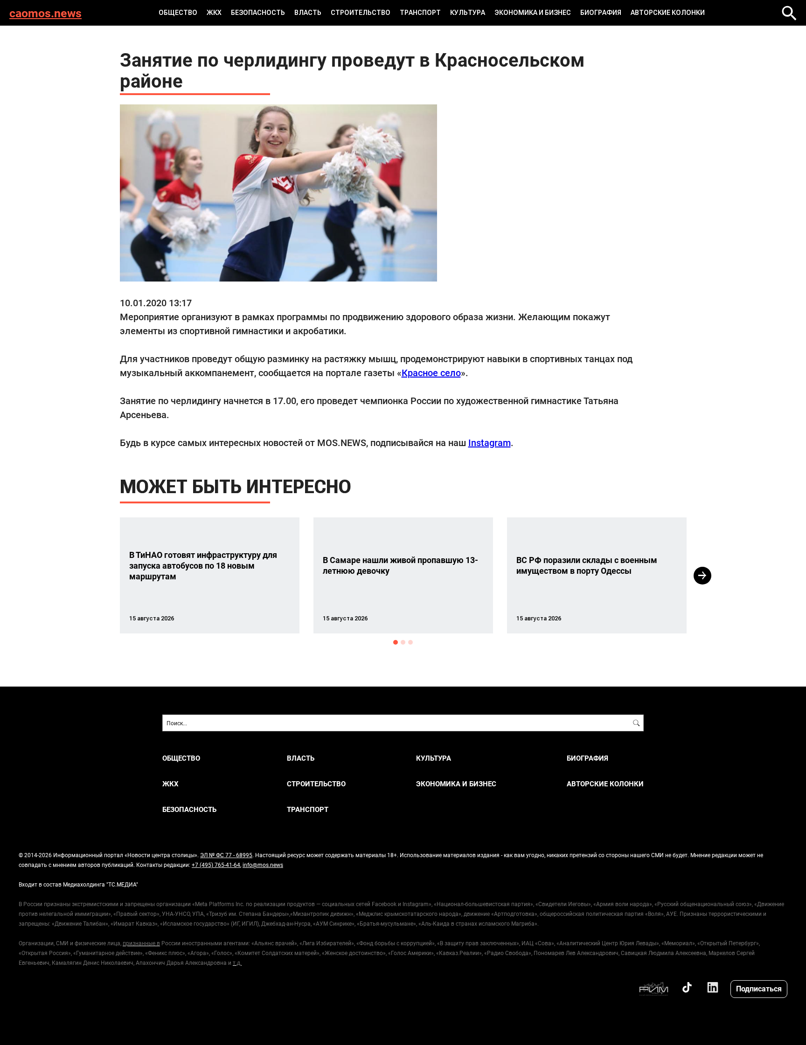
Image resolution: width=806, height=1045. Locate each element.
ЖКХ (214, 12)
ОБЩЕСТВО (178, 12)
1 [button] (395, 642)
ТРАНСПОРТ (420, 12)
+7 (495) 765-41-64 (216, 864)
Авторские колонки (668, 12)
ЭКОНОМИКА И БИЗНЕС (532, 12)
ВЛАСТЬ (307, 12)
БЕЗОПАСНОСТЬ (258, 12)
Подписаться (759, 988)
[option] (209, 575)
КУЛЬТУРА (467, 12)
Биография (600, 12)
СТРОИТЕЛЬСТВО (360, 12)
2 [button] (403, 642)
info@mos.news (263, 864)
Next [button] (702, 575)
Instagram (489, 442)
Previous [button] (103, 575)
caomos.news (45, 13)
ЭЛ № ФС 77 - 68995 (226, 855)
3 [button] (410, 642)
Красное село (431, 372)
